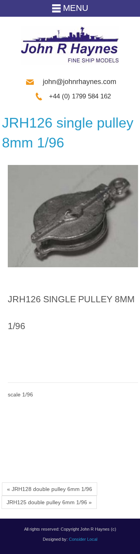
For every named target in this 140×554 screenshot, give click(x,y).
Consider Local (83, 539)
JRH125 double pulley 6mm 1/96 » (49, 502)
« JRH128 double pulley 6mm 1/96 (49, 489)
